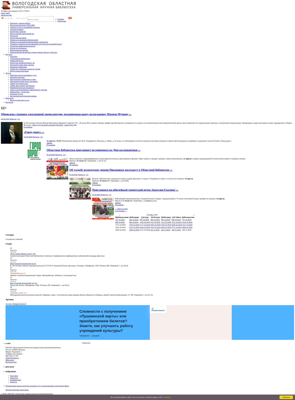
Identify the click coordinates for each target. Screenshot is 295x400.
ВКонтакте (10, 360)
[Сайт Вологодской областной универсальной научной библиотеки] (38, 9)
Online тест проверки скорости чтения (25, 69)
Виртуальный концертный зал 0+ (23, 264)
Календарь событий (18, 32)
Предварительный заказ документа (24, 81)
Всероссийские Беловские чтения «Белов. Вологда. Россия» (33, 52)
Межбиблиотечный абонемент (22, 88)
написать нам (6, 15)
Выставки (14, 376)
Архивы (9, 304)
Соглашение (166, 397)
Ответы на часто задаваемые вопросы (25, 27)
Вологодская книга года (19, 100)
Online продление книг (19, 84)
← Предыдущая (121, 209)
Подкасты (14, 36)
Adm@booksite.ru (12, 358)
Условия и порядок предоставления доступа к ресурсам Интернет (36, 44)
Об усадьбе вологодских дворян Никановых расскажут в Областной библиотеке (121, 169)
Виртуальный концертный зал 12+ (23, 283)
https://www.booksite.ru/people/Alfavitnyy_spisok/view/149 (54, 125)
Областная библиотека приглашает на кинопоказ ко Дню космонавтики (94, 149)
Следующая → (121, 211)
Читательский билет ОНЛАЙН (22, 25)
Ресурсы (9, 54)
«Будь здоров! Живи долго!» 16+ (23, 254)
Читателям (62, 21)
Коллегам (9, 102)
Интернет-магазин (17, 77)
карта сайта (5, 13)
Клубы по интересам (18, 48)
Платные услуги (16, 94)
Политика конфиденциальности (22, 46)
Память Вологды (16, 61)
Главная (61, 19)
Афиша (49, 143)
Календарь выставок (18, 38)
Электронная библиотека (20, 59)
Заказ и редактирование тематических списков (28, 90)
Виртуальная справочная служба (23, 79)
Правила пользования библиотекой (24, 40)
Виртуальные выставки (19, 71)
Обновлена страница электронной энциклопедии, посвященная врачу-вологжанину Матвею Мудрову (66, 114)
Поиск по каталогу (21, 18)
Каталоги (14, 57)
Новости (13, 119)
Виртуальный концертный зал (22, 34)
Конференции (15, 380)
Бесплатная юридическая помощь (23, 96)
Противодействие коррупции (17, 390)
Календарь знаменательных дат (22, 63)
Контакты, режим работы (20, 23)
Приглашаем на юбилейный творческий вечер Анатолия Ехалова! (135, 189)
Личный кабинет (17, 30)
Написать (86, 343)
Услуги (8, 73)
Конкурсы (9, 98)
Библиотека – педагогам (19, 92)
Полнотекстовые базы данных (22, 65)
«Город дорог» (34, 132)
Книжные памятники (18, 67)
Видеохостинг (11, 362)
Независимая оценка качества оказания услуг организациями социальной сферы (37, 386)
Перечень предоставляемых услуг (23, 75)
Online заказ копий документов (22, 86)
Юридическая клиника (19, 50)
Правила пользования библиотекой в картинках (29, 42)
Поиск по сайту (8, 18)
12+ (18, 119)
